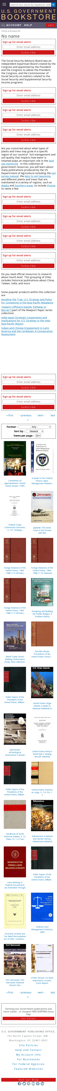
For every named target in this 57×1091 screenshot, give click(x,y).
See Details (28, 1018)
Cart (51, 25)
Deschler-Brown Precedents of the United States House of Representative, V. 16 (42, 654)
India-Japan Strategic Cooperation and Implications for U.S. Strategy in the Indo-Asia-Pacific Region (26, 320)
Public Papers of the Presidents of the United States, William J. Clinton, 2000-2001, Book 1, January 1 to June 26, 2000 (15, 792)
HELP (28, 25)
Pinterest (38, 1083)
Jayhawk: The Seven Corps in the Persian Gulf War (42, 530)
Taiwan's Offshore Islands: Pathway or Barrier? (23, 308)
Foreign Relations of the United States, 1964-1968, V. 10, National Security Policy (42, 570)
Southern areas (24, 185)
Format (12, 426)
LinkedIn (42, 1083)
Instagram (28, 1083)
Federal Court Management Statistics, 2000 (42, 929)
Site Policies (28, 1045)
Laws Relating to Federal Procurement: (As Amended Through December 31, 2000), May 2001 (15, 885)
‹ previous (25, 415)
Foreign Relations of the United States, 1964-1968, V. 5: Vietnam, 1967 (15, 610)
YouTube (33, 1083)
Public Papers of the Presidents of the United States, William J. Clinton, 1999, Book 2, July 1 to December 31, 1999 (42, 877)
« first (9, 415)
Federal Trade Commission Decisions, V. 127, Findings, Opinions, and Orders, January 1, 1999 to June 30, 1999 (14, 527)
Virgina (51, 185)
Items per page (23, 435)
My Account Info (28, 1054)
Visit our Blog (29, 1079)
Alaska (5, 185)
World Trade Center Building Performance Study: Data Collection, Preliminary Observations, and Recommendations (14, 659)
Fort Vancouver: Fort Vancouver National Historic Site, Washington (15, 982)
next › (41, 415)
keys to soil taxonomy (38, 176)
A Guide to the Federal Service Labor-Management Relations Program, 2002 (42, 481)
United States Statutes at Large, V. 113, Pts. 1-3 (42, 792)
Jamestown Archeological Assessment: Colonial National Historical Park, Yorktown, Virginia (15, 752)
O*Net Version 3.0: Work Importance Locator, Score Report (42, 980)
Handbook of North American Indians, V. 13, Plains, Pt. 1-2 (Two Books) (15, 836)
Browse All (15, 31)
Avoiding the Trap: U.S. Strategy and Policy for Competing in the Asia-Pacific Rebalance (27, 301)
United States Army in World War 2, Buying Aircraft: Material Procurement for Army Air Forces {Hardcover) (42, 754)
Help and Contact (28, 1050)
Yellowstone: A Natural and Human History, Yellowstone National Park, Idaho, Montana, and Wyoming (42, 839)
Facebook (19, 1083)
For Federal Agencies (28, 1064)
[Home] (28, 18)
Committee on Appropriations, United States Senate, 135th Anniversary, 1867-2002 (14, 483)
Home (4, 31)
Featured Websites (28, 1068)
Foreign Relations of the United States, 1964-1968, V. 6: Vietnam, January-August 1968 (15, 570)
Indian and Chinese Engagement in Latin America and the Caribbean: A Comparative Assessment (27, 331)
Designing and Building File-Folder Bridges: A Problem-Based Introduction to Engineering (42, 614)
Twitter (24, 1083)
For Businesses (28, 1059)
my (11, 25)
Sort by (19, 431)
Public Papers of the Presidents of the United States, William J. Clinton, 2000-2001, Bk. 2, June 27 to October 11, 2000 (15, 700)
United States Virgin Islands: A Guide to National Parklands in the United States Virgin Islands (42, 706)
